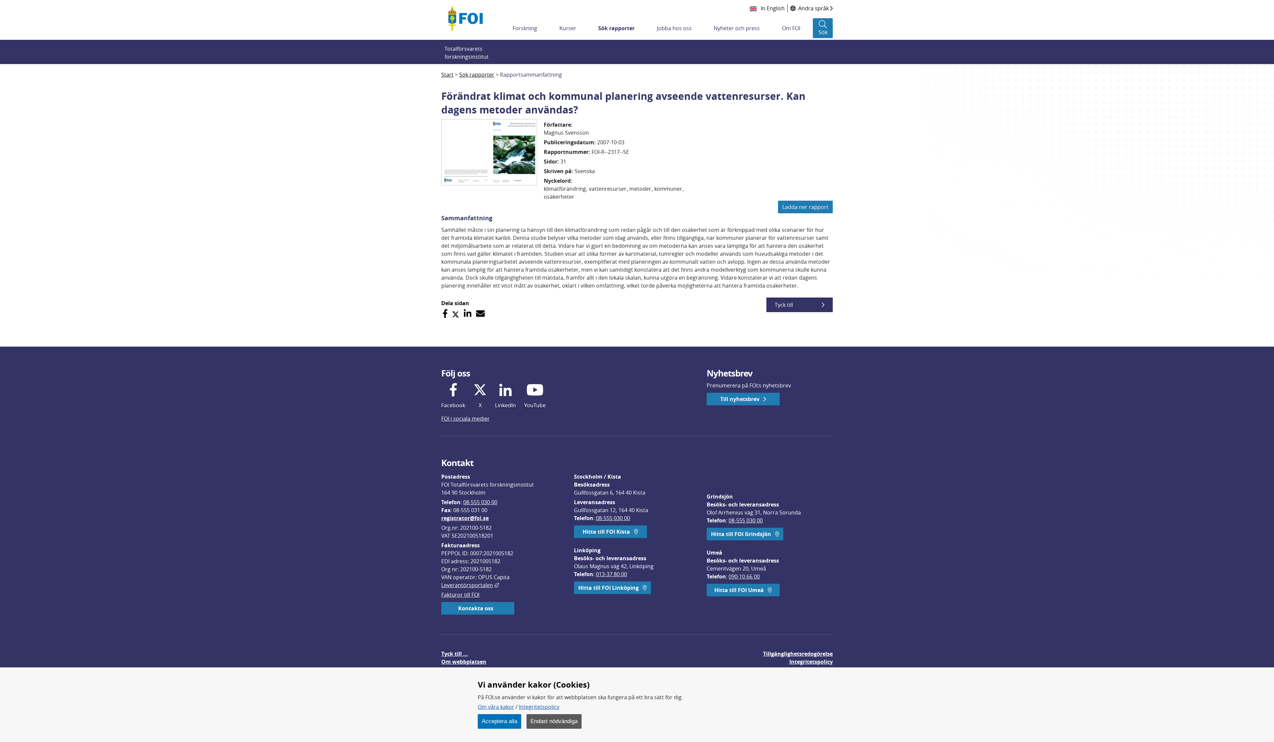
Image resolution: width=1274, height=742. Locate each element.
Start (447, 74)
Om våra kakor (496, 706)
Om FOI (791, 28)
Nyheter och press (737, 28)
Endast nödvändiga (554, 721)
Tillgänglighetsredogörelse (798, 653)
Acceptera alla (499, 721)
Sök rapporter (616, 28)
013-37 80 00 (611, 574)
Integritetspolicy (539, 706)
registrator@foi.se (465, 518)
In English (772, 8)
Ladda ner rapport (805, 207)
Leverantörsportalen (470, 585)
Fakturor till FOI (460, 594)
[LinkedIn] (467, 313)
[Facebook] (445, 313)
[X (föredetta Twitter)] (455, 313)
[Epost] (480, 313)
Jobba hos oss (674, 28)
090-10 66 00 (744, 576)
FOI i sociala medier (465, 418)
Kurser (567, 28)
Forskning (525, 28)
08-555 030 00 (480, 502)
